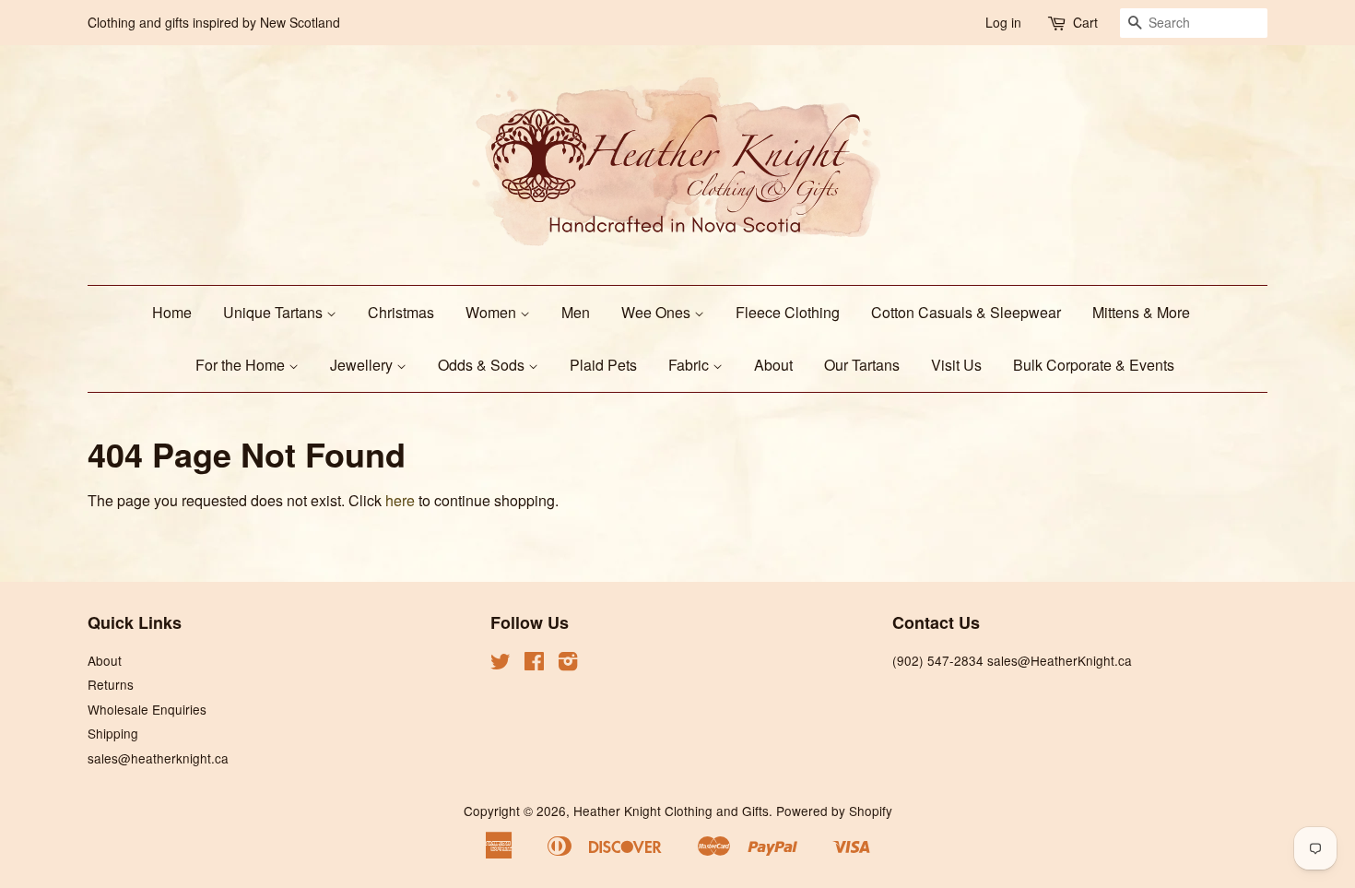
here (400, 500)
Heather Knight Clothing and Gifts (671, 810)
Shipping (113, 733)
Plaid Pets (603, 364)
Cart (1085, 22)
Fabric (690, 364)
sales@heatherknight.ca (158, 758)
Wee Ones (657, 312)
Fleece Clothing (788, 312)
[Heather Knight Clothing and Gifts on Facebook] (534, 664)
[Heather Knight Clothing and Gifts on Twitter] (500, 664)
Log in (1003, 22)
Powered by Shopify (834, 810)
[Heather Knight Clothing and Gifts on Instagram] (568, 664)
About (773, 364)
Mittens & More (1141, 312)
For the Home (242, 364)
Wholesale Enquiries (147, 709)
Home (172, 312)
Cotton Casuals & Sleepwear (966, 312)
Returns (111, 684)
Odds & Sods (483, 364)
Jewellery (363, 364)
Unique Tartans (274, 312)
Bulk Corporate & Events (1093, 364)
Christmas (401, 312)
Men (575, 312)
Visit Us (956, 364)
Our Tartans (862, 364)
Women (492, 312)
